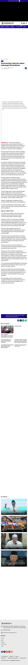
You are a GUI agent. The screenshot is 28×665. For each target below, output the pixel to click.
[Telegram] (23, 320)
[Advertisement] (14, 43)
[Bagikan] (26, 68)
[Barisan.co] (7, 23)
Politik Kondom (18, 326)
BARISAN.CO (4, 142)
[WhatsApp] (26, 320)
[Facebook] (18, 320)
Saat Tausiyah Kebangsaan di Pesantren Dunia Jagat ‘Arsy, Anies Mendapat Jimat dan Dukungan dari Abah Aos (7, 336)
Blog (2, 61)
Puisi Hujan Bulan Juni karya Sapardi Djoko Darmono (6, 341)
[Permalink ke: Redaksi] (2, 68)
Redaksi (5, 67)
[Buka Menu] (24, 23)
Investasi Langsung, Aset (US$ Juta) (20, 345)
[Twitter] (21, 320)
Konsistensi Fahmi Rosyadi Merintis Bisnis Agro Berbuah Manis (7, 346)
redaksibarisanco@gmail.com (10, 632)
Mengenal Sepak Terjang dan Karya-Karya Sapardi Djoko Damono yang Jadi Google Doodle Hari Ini (21, 341)
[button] (22, 23)
